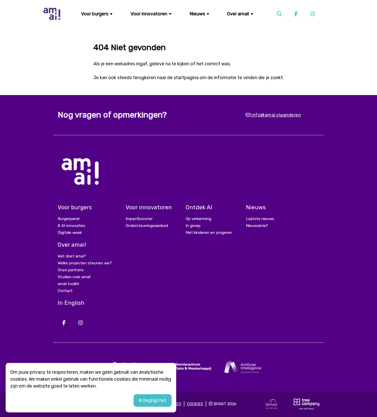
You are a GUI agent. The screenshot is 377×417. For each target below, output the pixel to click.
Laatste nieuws (260, 218)
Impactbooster (139, 218)
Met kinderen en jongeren (209, 232)
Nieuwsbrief (257, 225)
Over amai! (238, 14)
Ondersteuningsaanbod (147, 225)
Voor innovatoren (149, 14)
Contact (65, 290)
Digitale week (70, 232)
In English (71, 302)
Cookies (195, 404)
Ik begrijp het (152, 400)
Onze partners (71, 270)
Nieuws (198, 14)
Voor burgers (95, 14)
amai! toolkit (68, 284)
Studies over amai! (74, 277)
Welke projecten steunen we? (85, 263)
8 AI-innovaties (71, 225)
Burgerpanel (69, 218)
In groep (193, 225)
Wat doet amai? (72, 256)
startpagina (186, 77)
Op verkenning (198, 218)
